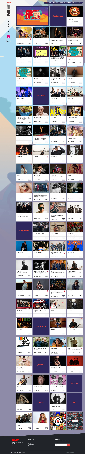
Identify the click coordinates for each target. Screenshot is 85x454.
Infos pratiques (67, 2)
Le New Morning (55, 2)
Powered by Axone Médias (70, 452)
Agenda (46, 2)
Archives (62, 2)
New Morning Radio (31, 446)
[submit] (68, 445)
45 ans (50, 2)
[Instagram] (13, 445)
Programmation (31, 441)
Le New (29, 442)
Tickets (80, 24)
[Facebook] (12, 445)
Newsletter (74, 2)
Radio (79, 2)
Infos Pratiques (31, 444)
